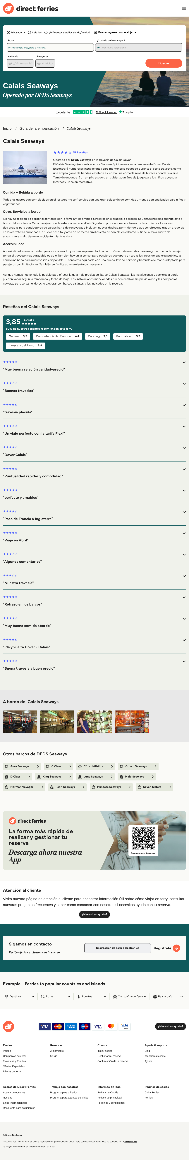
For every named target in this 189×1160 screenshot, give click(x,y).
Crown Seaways (136, 766)
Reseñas (80, 152)
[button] (94, 366)
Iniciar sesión (105, 1050)
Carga (53, 1055)
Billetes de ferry (12, 1071)
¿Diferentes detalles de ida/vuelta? (69, 32)
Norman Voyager (21, 787)
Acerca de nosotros (14, 1092)
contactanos (130, 1141)
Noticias (7, 1097)
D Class (15, 776)
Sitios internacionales (15, 1102)
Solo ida (37, 32)
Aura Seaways (19, 766)
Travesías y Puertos (14, 1061)
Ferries (149, 1097)
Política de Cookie (107, 1092)
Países (7, 1050)
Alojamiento (57, 1050)
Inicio (7, 129)
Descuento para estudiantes (19, 1107)
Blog (147, 1050)
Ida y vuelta (18, 32)
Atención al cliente (155, 1055)
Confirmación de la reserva (112, 1061)
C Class (56, 766)
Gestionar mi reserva (109, 1055)
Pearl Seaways (65, 787)
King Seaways (52, 776)
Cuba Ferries (152, 1092)
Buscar (163, 63)
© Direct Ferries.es (12, 1135)
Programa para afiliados (64, 1092)
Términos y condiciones (111, 1102)
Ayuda (148, 1061)
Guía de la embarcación (39, 129)
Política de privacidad (109, 1097)
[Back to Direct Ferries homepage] (30, 8)
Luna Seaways (93, 776)
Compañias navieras (15, 1055)
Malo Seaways (134, 776)
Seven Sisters (152, 787)
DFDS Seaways (81, 160)
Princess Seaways (109, 787)
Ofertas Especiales (14, 1066)
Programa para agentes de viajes (69, 1097)
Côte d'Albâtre (93, 766)
